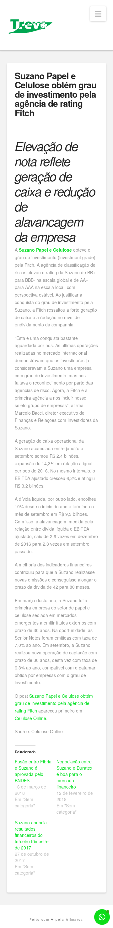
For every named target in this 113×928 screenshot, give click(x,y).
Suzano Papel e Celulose (45, 250)
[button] (98, 13)
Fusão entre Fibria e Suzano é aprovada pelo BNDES (33, 770)
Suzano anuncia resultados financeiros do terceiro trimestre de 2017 (32, 835)
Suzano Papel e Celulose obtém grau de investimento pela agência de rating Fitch (54, 703)
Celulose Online (30, 718)
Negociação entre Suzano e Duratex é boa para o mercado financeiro (74, 774)
